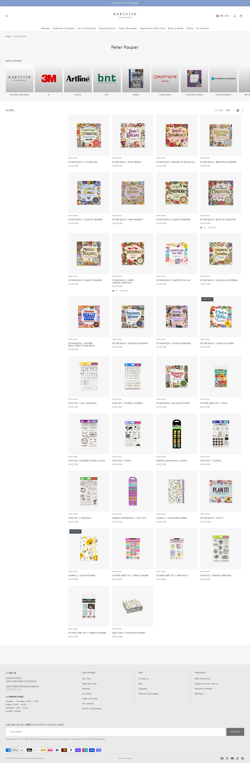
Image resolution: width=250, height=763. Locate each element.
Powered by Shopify (36, 758)
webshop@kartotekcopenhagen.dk (22, 686)
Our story (86, 679)
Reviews (86, 689)
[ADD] (104, 151)
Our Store (86, 694)
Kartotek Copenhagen (20, 758)
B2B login (199, 694)
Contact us (144, 679)
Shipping (143, 689)
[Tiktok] (237, 758)
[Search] (6, 16)
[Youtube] (232, 758)
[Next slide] (247, 3)
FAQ (140, 684)
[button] (229, 110)
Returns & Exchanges (149, 694)
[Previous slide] (3, 3)
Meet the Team (89, 684)
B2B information (202, 679)
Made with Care (89, 699)
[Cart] (241, 16)
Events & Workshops (91, 709)
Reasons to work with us (206, 684)
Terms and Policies (125, 758)
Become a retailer (204, 689)
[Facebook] (222, 758)
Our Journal (87, 703)
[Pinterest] (242, 758)
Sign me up (235, 732)
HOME (8, 37)
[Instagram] (227, 758)
